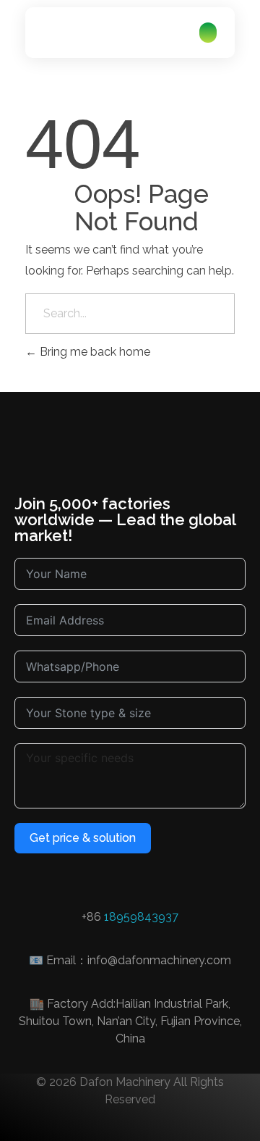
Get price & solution (83, 838)
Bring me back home (93, 352)
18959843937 (141, 917)
